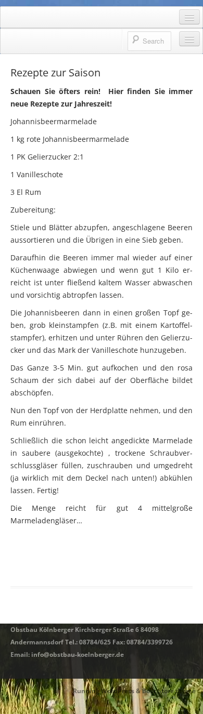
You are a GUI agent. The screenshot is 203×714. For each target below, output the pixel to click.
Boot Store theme (169, 690)
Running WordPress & (107, 690)
